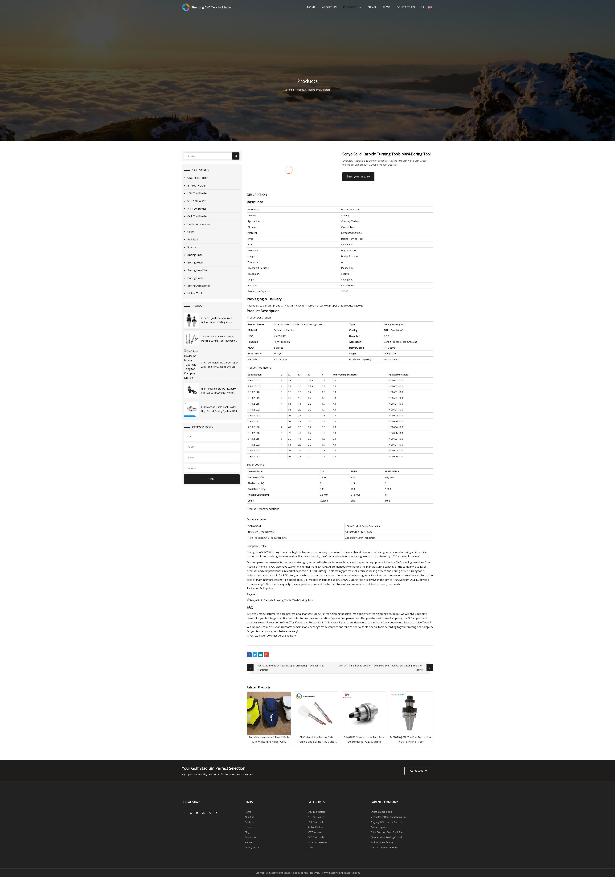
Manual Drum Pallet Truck (384, 847)
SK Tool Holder (196, 201)
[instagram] (209, 813)
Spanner (192, 247)
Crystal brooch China (381, 811)
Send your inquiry (358, 176)
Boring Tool (314, 89)
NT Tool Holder (196, 208)
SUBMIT (212, 479)
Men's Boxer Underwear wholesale (388, 816)
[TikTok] (216, 813)
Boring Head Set (197, 270)
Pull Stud (192, 239)
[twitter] (197, 813)
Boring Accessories (198, 285)
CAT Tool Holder (197, 216)
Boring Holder (196, 278)
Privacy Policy (252, 847)
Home (311, 7)
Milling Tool (194, 293)
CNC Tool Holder (197, 177)
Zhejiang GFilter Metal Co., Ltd (386, 822)
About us (329, 7)
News (372, 7)
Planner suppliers (379, 827)
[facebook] (184, 813)
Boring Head (195, 262)
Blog (386, 7)
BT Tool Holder (196, 185)
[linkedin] (190, 813)
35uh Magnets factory (381, 842)
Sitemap (249, 842)
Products (350, 7)
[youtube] (203, 813)
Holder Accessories (198, 224)
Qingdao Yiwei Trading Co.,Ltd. (386, 837)
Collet (190, 232)
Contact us (406, 7)
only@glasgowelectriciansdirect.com (341, 872)
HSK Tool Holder (197, 193)
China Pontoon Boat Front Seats (387, 832)
